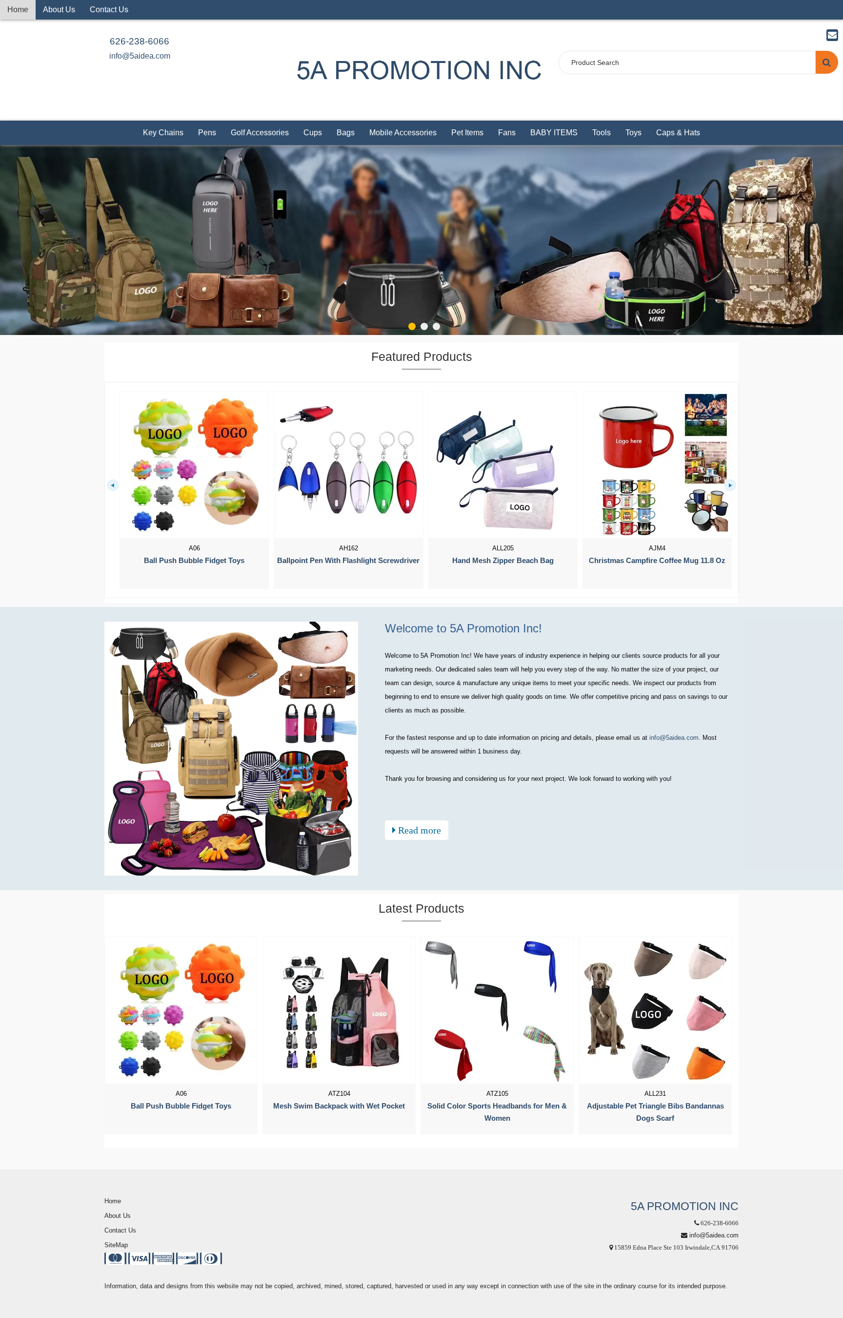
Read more (418, 830)
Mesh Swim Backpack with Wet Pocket (339, 1106)
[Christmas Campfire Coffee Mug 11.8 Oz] (657, 465)
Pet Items (467, 132)
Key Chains (163, 132)
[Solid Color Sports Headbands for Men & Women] (497, 1010)
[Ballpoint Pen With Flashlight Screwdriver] (348, 465)
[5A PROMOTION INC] (419, 69)
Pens (207, 132)
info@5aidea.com (139, 56)
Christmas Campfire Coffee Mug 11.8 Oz (657, 560)
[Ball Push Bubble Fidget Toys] (194, 465)
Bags (346, 132)
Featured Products (421, 356)
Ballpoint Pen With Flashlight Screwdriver (348, 560)
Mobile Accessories (403, 132)
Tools (601, 132)
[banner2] (421, 240)
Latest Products (421, 908)
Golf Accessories (260, 132)
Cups (312, 132)
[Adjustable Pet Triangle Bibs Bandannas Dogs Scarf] (655, 1010)
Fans (507, 132)
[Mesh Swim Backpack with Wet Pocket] (339, 1010)
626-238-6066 (139, 41)
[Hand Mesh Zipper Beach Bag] (503, 465)
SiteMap (116, 1245)
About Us (59, 9)
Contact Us (109, 9)
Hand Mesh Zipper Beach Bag (503, 560)
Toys (633, 132)
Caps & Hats (678, 132)
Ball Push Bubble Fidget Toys (194, 560)
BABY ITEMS (554, 132)
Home (17, 9)
